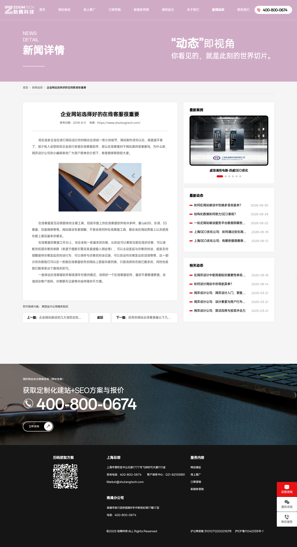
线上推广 (196, 475)
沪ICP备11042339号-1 (249, 531)
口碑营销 (196, 482)
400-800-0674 (86, 403)
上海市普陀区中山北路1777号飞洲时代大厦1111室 (136, 467)
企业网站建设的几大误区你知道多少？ (60, 319)
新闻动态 (37, 87)
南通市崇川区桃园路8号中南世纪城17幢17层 (133, 508)
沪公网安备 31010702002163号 (211, 531)
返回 (100, 318)
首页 (25, 87)
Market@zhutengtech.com (125, 482)
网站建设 (196, 467)
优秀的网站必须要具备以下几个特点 (149, 319)
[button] (220, 176)
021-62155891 (175, 475)
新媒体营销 (197, 489)
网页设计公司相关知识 (55, 306)
